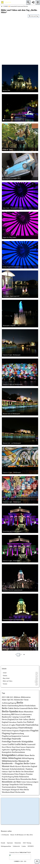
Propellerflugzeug (8, 777)
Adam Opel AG (7, 700)
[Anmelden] (33, 2)
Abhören (17, 697)
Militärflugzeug (28, 758)
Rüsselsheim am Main (11, 782)
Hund (14, 747)
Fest (24, 722)
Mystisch (18, 766)
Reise (18, 779)
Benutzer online (6, 831)
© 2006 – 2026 (20, 861)
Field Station (7, 731)
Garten (4, 744)
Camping (15, 717)
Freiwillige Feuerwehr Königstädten (17, 741)
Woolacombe (20, 792)
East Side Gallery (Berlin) (25, 719)
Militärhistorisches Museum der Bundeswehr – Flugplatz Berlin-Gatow (18, 762)
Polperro (22, 774)
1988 (7, 697)
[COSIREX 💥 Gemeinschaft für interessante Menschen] (6, 2)
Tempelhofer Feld (16, 784)
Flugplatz (34, 730)
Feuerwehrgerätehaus (10, 728)
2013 (4, 697)
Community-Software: (20, 852)
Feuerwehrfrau (31, 725)
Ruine (34, 779)
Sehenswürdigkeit (32, 782)
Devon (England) (8, 719)
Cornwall (22, 717)
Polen (16, 774)
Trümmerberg (22, 787)
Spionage (5, 784)
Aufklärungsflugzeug (9, 703)
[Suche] (28, 2)
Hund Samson (21, 747)
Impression (30, 747)
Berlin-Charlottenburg (10, 706)
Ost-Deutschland (27, 771)
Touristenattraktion (9, 787)
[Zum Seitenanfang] (37, 861)
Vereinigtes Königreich (10, 789)
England (5, 722)
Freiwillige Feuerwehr (11, 739)
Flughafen (15, 731)
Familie (20, 722)
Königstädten (9, 755)
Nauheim (29, 769)
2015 (11, 697)
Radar (16, 777)
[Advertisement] (20, 40)
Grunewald (31, 744)
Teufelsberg (27, 784)
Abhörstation (26, 697)
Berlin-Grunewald (21, 708)
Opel (10, 771)
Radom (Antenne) (8, 779)
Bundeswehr (6, 717)
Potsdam (29, 774)
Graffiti (10, 744)
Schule (23, 782)
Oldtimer (5, 772)
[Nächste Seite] (24, 654)
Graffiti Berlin (20, 744)
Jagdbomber (6, 750)
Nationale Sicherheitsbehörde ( (13, 769)
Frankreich (25, 736)
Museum (5, 766)
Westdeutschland (8, 792)
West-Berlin (24, 789)
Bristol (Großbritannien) (23, 714)
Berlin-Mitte (33, 708)
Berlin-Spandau (10, 711)
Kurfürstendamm (18, 752)
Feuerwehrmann (25, 728)
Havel (4, 747)
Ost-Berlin (16, 771)
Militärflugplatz (14, 758)
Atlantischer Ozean (21, 700)
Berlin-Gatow (8, 708)
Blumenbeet (28, 712)
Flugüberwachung (17, 733)
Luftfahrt (20, 755)
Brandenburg (6, 714)
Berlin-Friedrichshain (27, 706)
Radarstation (24, 777)
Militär (5, 758)
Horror (8, 747)
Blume (21, 712)
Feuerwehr (20, 725)
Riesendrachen (26, 779)
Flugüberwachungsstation (11, 736)
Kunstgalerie (7, 752)
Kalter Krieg (26, 750)
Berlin (20, 702)
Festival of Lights (8, 725)
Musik (12, 766)
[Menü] (37, 2)
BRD (13, 714)
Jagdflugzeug (16, 750)
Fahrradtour (12, 722)
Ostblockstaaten (8, 774)
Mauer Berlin (29, 755)
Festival (30, 722)
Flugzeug (6, 733)
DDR (28, 717)
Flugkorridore (24, 731)
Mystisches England (29, 766)
